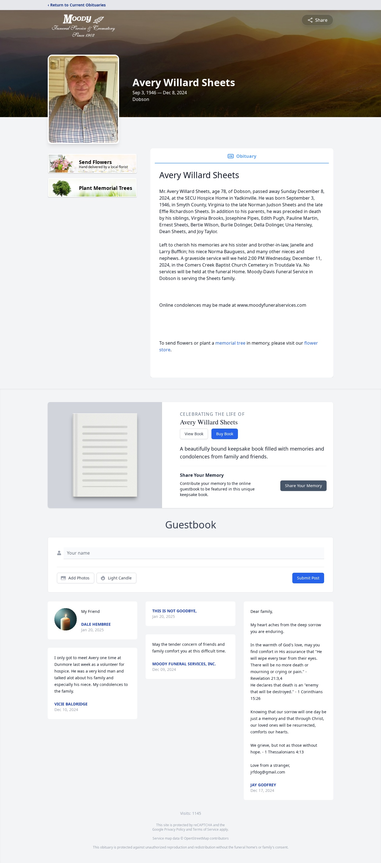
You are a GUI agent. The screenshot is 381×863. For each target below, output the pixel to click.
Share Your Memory (303, 485)
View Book (194, 433)
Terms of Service (206, 829)
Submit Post (308, 578)
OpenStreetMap (196, 838)
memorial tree (230, 343)
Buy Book (224, 433)
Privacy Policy (174, 829)
